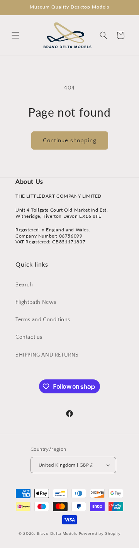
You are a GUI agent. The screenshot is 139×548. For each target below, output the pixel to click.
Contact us (28, 337)
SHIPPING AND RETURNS (47, 355)
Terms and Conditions (42, 320)
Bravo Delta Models (57, 533)
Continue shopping (70, 140)
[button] (15, 35)
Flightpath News (35, 302)
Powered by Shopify (100, 533)
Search (24, 285)
